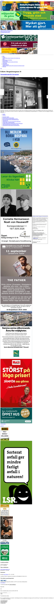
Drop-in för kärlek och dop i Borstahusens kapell (11, 119)
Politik (17, 58)
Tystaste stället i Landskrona (8, 122)
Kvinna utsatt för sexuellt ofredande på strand (10, 118)
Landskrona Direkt (12, 76)
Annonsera (10, 65)
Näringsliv (12, 58)
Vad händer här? (5, 120)
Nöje (15, 58)
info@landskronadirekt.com (5, 569)
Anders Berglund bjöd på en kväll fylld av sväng (11, 124)
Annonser (2, 0)
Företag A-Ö (5, 61)
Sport (19, 58)
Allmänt (4, 58)
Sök (1, 593)
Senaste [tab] (4, 114)
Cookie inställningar (12, 584)
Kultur (9, 58)
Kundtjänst (20, 65)
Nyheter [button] (4, 57)
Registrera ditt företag (14, 61)
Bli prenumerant (15, 65)
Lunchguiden (5, 62)
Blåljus (6, 58)
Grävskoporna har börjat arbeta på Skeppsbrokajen (11, 125)
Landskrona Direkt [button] (6, 64)
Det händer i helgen (6, 116)
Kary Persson (6, 574)
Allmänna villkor (5, 65)
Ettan (3, 56)
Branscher (9, 61)
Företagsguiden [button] (5, 60)
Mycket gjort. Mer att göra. (8, 117)
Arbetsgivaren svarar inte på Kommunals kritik (12, 121)
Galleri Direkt (5, 63)
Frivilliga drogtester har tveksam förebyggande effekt (13, 123)
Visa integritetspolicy (4, 600)
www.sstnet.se (2, 582)
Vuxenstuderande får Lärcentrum (9, 74)
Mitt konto (4, 66)
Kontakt (23, 65)
